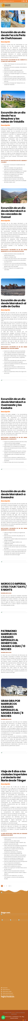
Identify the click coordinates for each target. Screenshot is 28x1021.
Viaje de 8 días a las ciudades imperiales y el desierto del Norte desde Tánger (14, 776)
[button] (3, 1017)
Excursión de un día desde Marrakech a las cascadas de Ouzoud (13, 212)
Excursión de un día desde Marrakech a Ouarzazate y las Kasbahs (13, 403)
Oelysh (13, 1012)
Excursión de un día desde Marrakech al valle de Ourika (13, 303)
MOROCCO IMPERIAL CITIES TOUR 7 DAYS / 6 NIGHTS (13, 587)
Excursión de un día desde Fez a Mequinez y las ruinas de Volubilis (13, 117)
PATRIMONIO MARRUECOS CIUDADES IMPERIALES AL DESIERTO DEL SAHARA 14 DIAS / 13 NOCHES (13, 640)
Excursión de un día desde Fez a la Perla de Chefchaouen (13, 35)
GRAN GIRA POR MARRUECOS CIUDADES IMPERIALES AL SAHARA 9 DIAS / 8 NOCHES (12, 708)
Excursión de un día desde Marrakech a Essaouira (13, 494)
